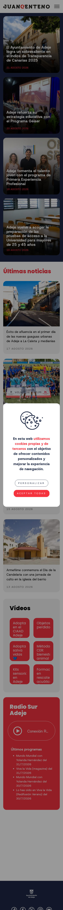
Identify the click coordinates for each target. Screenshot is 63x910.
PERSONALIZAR (31, 483)
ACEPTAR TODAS (31, 493)
